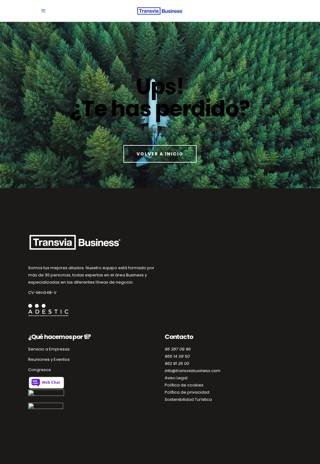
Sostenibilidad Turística (188, 399)
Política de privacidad (187, 392)
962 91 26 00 (177, 363)
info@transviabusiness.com (192, 371)
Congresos (39, 370)
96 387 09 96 (178, 349)
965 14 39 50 (177, 356)
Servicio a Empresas (49, 349)
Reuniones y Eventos (49, 359)
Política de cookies (184, 385)
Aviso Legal (176, 378)
